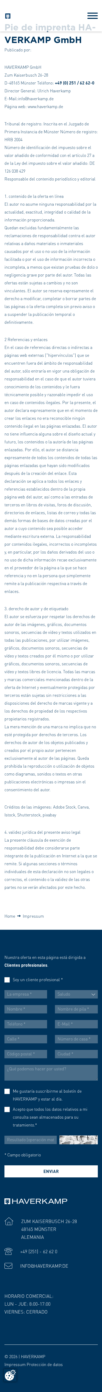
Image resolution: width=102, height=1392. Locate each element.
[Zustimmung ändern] (10, 1375)
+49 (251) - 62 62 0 (38, 1251)
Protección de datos (45, 1364)
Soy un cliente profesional (38, 979)
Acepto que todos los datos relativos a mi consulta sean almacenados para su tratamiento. (50, 1117)
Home (9, 916)
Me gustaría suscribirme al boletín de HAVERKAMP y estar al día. (47, 1095)
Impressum (33, 916)
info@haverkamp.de (44, 1266)
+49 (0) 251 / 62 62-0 (74, 83)
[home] (7, 15)
